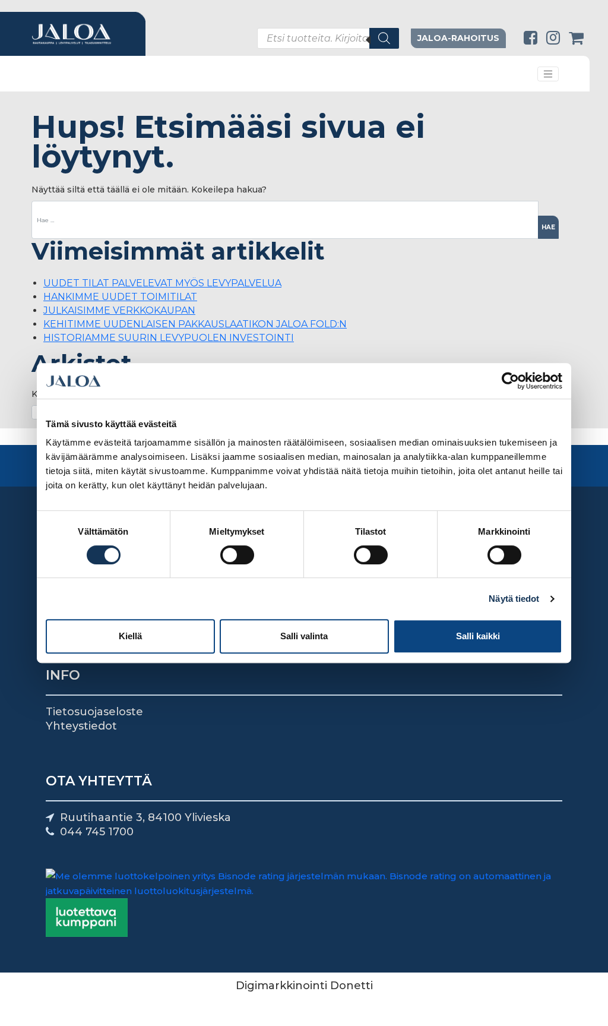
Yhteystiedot (81, 726)
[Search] (384, 38)
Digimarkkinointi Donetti (304, 985)
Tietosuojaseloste (94, 711)
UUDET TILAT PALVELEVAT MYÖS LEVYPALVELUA (162, 283)
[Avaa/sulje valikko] (548, 74)
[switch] (237, 554)
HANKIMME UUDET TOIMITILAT (120, 296)
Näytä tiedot (514, 598)
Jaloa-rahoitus (458, 38)
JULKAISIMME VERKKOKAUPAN (119, 310)
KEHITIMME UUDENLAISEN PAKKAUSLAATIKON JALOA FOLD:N (195, 324)
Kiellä (130, 636)
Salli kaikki (478, 636)
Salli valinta (304, 636)
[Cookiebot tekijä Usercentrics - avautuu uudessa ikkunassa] (510, 381)
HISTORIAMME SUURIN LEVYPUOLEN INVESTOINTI (168, 337)
